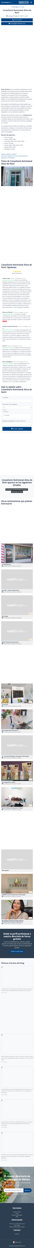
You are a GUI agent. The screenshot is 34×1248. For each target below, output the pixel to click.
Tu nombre (5, 397)
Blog (17, 1216)
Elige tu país (18, 1242)
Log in (17, 1213)
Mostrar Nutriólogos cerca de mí (17, 1194)
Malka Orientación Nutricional (10, 642)
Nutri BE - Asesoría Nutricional (10, 590)
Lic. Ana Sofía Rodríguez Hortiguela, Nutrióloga (15, 756)
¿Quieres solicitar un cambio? (9, 154)
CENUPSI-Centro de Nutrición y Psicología (13, 895)
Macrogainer (5, 870)
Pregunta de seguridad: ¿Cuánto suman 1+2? (14, 421)
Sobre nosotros (17, 1212)
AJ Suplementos (6, 564)
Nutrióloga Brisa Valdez (8, 782)
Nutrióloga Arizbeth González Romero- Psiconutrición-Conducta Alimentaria (13, 921)
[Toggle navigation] (31, 2)
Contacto (17, 1234)
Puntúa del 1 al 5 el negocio (9, 404)
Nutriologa (5, 616)
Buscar (28, 1190)
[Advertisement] (17, 44)
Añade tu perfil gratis (17, 951)
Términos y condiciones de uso (17, 1223)
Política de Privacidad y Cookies (17, 1227)
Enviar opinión (17, 429)
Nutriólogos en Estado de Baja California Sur (16, 489)
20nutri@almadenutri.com (17, 23)
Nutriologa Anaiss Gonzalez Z (10, 730)
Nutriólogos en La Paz (18, 7)
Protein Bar (5, 704)
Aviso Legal (17, 1225)
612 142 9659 (18, 20)
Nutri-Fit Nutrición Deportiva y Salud (12, 808)
